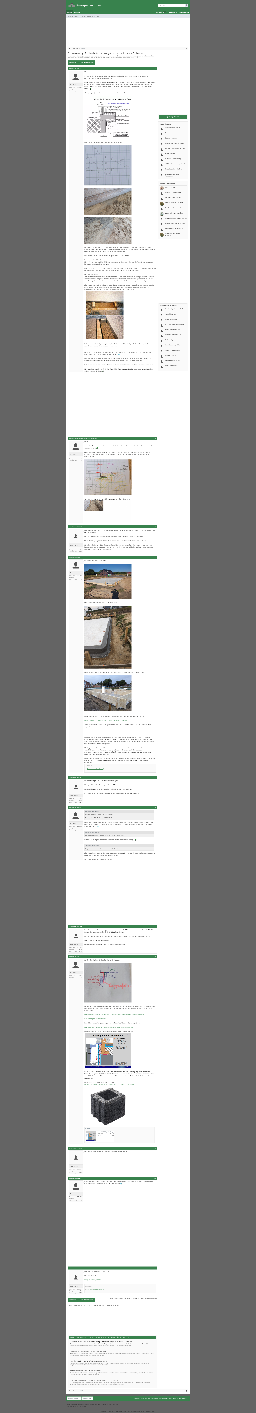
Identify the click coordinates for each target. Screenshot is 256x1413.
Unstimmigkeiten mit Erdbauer (175, 309)
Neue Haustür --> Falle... (173, 169)
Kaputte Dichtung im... (173, 355)
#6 (155, 807)
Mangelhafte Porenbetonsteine (176, 218)
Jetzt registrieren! (173, 117)
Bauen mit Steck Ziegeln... (174, 213)
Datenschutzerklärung (179, 1398)
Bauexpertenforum (73, 1398)
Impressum (154, 1398)
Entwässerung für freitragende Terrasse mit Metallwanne (89, 1351)
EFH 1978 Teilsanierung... (173, 159)
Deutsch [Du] (87, 1398)
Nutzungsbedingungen (165, 1398)
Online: (161, 12)
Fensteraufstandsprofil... (173, 208)
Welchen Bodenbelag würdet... (175, 164)
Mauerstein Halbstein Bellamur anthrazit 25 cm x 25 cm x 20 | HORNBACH (109, 1084)
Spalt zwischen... (170, 133)
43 (81, 89)
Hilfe (142, 1398)
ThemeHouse (82, 1406)
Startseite (137, 1398)
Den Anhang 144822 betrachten (95, 1019)
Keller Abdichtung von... (173, 329)
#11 (155, 1268)
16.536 (80, 550)
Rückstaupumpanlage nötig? (175, 324)
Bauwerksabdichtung (172, 360)
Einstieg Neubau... (171, 187)
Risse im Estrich (170, 153)
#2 (155, 438)
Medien (77, 12)
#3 (155, 527)
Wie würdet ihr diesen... (173, 128)
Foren (69, 12)
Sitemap (147, 1398)
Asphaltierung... (170, 314)
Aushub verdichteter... (172, 350)
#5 (155, 777)
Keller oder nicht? (171, 366)
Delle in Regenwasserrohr (174, 340)
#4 (155, 557)
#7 (155, 926)
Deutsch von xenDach (111, 1405)
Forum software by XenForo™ (83, 1405)
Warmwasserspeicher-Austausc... (172, 175)
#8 (155, 956)
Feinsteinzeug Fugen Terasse (175, 148)
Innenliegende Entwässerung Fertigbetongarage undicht (89, 1361)
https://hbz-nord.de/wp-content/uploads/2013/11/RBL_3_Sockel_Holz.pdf (108, 1027)
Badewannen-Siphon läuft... (174, 143)
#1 (155, 68)
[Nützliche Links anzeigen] (186, 48)
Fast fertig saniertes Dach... (174, 228)
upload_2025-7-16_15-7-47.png (105, 1132)
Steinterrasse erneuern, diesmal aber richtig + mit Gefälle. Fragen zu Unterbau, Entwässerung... (102, 1342)
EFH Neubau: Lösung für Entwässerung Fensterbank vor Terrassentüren (94, 1380)
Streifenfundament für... (173, 335)
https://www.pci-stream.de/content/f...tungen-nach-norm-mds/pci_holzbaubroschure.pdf (114, 1014)
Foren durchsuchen (73, 16)
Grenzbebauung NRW (172, 345)
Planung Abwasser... (172, 319)
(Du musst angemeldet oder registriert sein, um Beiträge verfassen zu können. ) (133, 1298)
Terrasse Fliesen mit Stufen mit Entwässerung (85, 1371)
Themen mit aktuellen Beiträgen (90, 16)
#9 (155, 1148)
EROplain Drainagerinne (92, 1280)
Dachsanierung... (171, 138)
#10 (155, 1178)
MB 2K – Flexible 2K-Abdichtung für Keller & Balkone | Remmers (106, 720)
